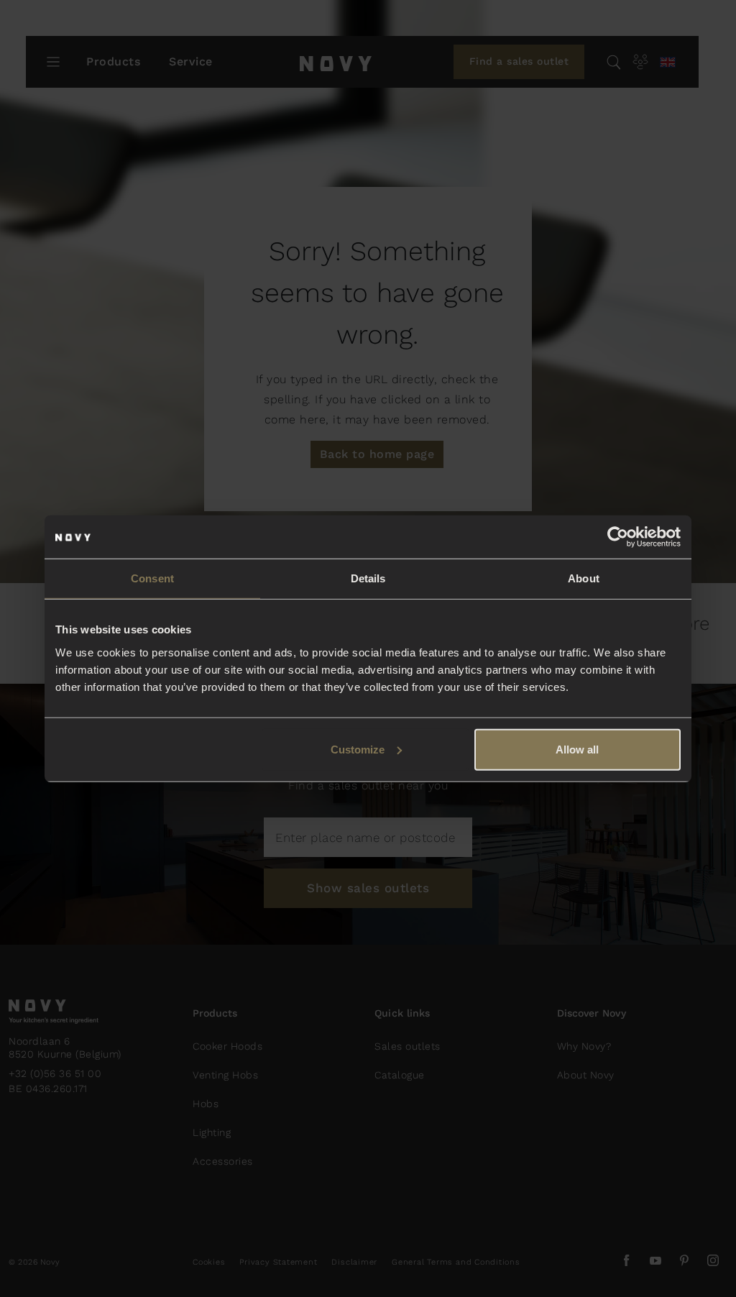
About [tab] (583, 578)
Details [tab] (368, 578)
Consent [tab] (152, 578)
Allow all (577, 749)
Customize (358, 749)
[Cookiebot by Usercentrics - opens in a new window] (618, 537)
